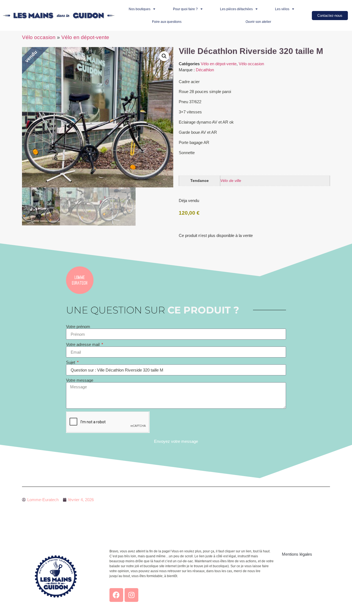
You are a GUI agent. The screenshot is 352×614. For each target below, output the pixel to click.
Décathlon (205, 69)
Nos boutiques (139, 9)
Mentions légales (297, 554)
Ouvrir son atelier (258, 22)
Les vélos (282, 9)
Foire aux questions (167, 22)
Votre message (79, 380)
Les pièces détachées (236, 9)
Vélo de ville (230, 181)
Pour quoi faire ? (185, 9)
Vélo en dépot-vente (85, 37)
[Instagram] (131, 595)
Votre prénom (78, 326)
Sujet (71, 362)
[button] (164, 56)
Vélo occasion (39, 37)
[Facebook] (116, 595)
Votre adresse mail (83, 344)
